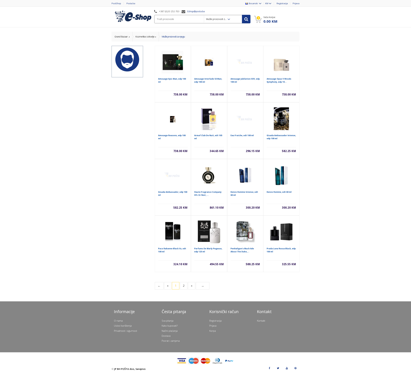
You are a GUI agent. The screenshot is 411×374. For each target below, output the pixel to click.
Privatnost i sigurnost (125, 330)
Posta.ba (131, 3)
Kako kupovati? (170, 325)
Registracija (282, 3)
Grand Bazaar (121, 36)
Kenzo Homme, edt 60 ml (279, 192)
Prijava (296, 3)
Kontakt (261, 320)
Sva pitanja (167, 320)
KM (266, 3)
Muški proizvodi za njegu (173, 36)
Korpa (212, 330)
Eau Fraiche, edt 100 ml (242, 135)
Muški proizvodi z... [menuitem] (216, 19)
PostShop (116, 3)
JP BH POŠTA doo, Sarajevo (130, 368)
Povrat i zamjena (171, 340)
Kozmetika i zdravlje (144, 36)
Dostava (166, 335)
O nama (118, 320)
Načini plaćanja (170, 330)
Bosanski (253, 3)
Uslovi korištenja (123, 325)
